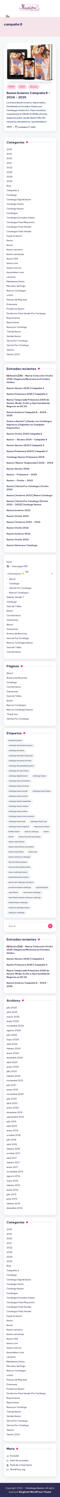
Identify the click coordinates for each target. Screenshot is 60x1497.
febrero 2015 (13, 1203)
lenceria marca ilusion (17, 862)
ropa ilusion (13, 892)
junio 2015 (12, 1198)
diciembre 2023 (15, 1057)
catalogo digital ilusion (18, 776)
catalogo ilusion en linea (18, 786)
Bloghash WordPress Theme (35, 1491)
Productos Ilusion (15, 308)
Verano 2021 (13, 354)
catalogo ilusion (39, 776)
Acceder (14, 1455)
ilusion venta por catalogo (19, 857)
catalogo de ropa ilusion (18, 771)
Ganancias (12, 619)
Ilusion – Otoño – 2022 (20, 480)
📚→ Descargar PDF (17, 566)
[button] (50, 926)
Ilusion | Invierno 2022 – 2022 (23, 522)
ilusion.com (12, 263)
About (12, 579)
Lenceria (11, 277)
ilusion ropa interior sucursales (21, 847)
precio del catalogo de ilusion (20, 882)
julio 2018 (11, 1139)
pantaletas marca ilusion (18, 877)
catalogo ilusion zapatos (18, 827)
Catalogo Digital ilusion (19, 199)
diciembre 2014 (15, 1208)
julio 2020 (12, 1098)
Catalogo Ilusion (15, 208)
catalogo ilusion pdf (16, 821)
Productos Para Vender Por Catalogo (26, 313)
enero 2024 (13, 1053)
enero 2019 (12, 1130)
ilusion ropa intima (16, 852)
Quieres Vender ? (15, 597)
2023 (9, 172)
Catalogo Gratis (15, 204)
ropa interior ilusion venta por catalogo (24, 898)
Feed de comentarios (21, 1464)
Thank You (12, 714)
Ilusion (34, 87)
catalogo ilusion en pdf (18, 791)
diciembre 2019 (14, 1112)
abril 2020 (12, 1103)
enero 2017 (12, 1167)
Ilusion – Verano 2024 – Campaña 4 (27, 439)
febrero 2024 (14, 1048)
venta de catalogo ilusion (19, 908)
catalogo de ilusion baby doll (20, 756)
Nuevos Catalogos (16, 290)
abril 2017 (12, 1157)
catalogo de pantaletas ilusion (21, 766)
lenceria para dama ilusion (19, 867)
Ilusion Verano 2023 (18, 468)
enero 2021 (12, 1089)
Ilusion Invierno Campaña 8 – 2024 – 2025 (27, 414)
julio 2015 (11, 1194)
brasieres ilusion (15, 740)
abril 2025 (12, 1012)
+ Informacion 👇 (15, 573)
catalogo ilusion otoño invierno (21, 816)
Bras (9, 185)
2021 (9, 163)
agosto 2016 (13, 1176)
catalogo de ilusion (16, 751)
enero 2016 (12, 1189)
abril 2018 (12, 1144)
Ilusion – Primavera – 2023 (22, 474)
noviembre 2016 (15, 1171)
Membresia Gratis (16, 281)
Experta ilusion (14, 235)
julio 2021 (11, 1085)
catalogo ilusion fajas (41, 791)
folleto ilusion (14, 832)
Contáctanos (14, 615)
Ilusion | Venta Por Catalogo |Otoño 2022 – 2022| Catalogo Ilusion (27, 503)
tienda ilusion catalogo (18, 903)
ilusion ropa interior (16, 842)
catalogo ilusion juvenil (18, 796)
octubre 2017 (13, 1153)
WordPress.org (17, 1469)
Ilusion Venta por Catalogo (22, 545)
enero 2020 (13, 1107)
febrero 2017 (13, 1162)
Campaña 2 (13, 190)
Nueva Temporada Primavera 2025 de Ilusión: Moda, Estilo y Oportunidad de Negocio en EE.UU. (28, 403)
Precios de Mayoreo (17, 299)
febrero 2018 (13, 1148)
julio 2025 (12, 1007)
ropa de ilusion (42, 887)
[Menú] (7, 16)
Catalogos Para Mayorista (21, 222)
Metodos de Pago (16, 286)
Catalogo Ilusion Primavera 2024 (25, 457)
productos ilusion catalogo (19, 887)
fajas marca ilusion (42, 827)
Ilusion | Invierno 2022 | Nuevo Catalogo (29, 495)
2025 (22, 87)
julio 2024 (12, 1034)
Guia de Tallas (14, 606)
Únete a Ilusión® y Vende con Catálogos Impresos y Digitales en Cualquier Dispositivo (29, 424)
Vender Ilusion (14, 336)
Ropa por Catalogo (17, 327)
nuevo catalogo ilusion (17, 872)
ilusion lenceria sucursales (29, 837)
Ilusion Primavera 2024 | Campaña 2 (27, 451)
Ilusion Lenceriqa (15, 254)
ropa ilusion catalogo (32, 892)
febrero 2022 (13, 1075)
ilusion (46, 832)
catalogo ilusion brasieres (19, 781)
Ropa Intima (13, 322)
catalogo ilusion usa (38, 821)
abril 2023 (12, 1062)
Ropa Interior (13, 317)
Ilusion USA (12, 258)
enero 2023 (13, 1066)
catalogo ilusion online (17, 811)
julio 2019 (11, 1121)
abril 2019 (12, 1126)
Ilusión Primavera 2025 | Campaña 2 (27, 394)
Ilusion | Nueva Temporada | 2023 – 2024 (30, 462)
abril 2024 (12, 1044)
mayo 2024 (13, 1039)
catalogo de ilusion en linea (19, 761)
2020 (9, 158)
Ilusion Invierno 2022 (18, 510)
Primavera (12, 304)
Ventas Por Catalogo (18, 345)
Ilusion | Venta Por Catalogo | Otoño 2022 (28, 488)
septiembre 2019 (15, 1116)
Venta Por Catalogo (17, 340)
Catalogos (12, 213)
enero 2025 (13, 1021)
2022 (9, 167)
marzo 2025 (13, 1016)
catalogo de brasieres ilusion (20, 745)
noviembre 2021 (15, 1080)
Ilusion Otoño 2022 (18, 516)
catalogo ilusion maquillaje (19, 801)
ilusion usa (32, 852)
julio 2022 (12, 1071)
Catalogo (12, 195)
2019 (9, 153)
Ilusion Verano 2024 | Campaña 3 (25, 445)
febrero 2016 (13, 1185)
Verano (10, 349)
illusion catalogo (32, 832)
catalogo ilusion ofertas (18, 806)
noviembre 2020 (15, 1094)
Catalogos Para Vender (19, 226)
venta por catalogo (16, 913)
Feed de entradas (19, 1460)
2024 (11, 87)
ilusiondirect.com (15, 272)
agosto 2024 (14, 1030)
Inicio (9, 561)
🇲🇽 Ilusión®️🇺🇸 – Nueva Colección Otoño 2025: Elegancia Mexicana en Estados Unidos (30, 379)
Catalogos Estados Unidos (21, 217)
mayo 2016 (12, 1180)
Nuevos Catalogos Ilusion (20, 642)
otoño (10, 295)
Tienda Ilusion (14, 331)
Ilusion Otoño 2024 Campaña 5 (24, 433)
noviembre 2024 (15, 1025)
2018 (9, 149)
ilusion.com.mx (14, 267)
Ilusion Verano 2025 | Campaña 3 (25, 388)
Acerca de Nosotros (17, 633)
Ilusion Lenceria (14, 249)
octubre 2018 (13, 1135)
